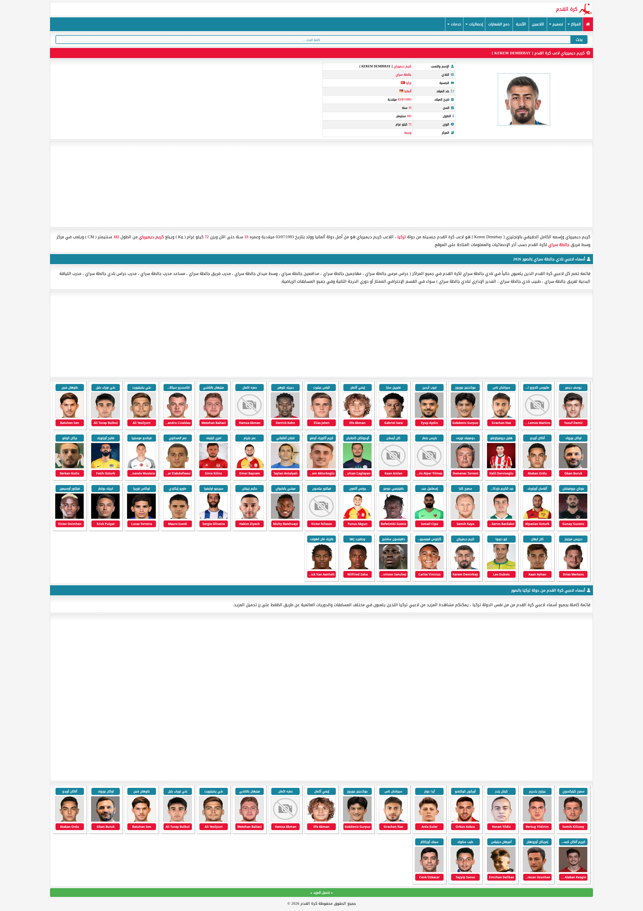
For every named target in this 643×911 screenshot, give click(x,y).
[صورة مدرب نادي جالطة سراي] (573, 467)
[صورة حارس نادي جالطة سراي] (69, 417)
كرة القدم (566, 9)
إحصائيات (475, 24)
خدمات (455, 24)
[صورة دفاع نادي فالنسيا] (429, 871)
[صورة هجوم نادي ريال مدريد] (429, 821)
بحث (579, 39)
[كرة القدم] (588, 24)
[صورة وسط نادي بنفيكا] (465, 821)
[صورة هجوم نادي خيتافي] (537, 821)
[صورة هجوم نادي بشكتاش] (573, 821)
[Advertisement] (321, 184)
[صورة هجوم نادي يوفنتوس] (501, 821)
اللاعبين (538, 24)
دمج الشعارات (499, 24)
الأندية (521, 24)
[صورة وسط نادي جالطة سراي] (501, 417)
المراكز (575, 24)
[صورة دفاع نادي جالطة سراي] (321, 417)
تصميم (557, 24)
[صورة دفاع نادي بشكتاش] (537, 871)
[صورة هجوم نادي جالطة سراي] (573, 417)
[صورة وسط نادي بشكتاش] (573, 871)
